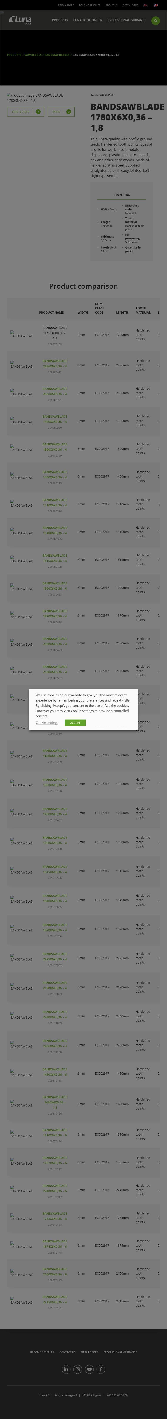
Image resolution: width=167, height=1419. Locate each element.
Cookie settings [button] (47, 722)
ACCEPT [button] (75, 722)
